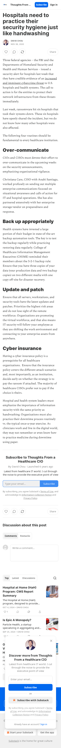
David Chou (17, 41)
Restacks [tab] (25, 535)
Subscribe (41, 4)
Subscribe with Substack (33, 700)
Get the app (47, 732)
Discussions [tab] (28, 578)
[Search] (55, 578)
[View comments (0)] (14, 52)
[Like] (6, 52)
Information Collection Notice (37, 494)
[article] (30, 599)
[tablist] (17, 536)
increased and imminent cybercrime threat (30, 80)
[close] (51, 640)
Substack (14, 740)
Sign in (54, 4)
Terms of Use (46, 491)
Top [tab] (7, 578)
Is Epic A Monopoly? (17, 620)
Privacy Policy (41, 714)
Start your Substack (21, 732)
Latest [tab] (15, 578)
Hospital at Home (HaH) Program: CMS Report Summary (19, 591)
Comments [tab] (11, 535)
